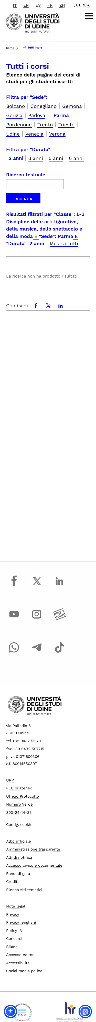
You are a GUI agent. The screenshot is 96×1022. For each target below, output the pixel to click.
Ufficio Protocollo (22, 796)
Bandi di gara (18, 873)
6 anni (76, 158)
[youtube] (14, 619)
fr (50, 5)
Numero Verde (19, 804)
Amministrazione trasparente (33, 849)
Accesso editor (20, 954)
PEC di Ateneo (19, 788)
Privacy (12, 914)
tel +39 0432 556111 (24, 741)
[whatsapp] (14, 652)
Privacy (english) (21, 922)
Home (10, 48)
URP (10, 780)
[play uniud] (59, 619)
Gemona (72, 106)
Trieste (66, 125)
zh (62, 5)
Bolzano (15, 106)
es (38, 5)
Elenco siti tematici (24, 889)
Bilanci (12, 946)
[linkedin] (59, 585)
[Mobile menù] (88, 16)
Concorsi (14, 938)
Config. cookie (19, 824)
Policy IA (14, 930)
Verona (57, 134)
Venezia (34, 134)
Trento (45, 125)
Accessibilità (17, 963)
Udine (13, 134)
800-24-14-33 (19, 812)
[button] (10, 1011)
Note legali (16, 906)
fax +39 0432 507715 (25, 749)
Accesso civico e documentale (34, 865)
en (26, 5)
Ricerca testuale (25, 175)
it (15, 5)
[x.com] (37, 585)
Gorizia (14, 115)
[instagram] (37, 619)
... (21, 48)
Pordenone (19, 125)
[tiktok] (59, 652)
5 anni (56, 158)
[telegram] (37, 652)
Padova (36, 115)
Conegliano (43, 106)
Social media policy (24, 971)
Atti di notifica (19, 857)
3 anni (35, 158)
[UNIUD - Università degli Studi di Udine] (32, 22)
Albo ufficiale (18, 841)
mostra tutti (64, 243)
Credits (12, 881)
